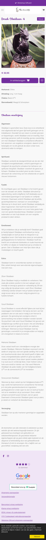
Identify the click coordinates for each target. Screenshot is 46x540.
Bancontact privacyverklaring (12, 504)
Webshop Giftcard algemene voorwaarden (17, 520)
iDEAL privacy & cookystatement (13, 512)
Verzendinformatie (8, 497)
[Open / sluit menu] (2, 10)
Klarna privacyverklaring (10, 508)
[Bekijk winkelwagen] (43, 10)
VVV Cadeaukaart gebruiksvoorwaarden (16, 516)
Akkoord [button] (37, 537)
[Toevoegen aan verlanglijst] (42, 80)
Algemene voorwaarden (10, 493)
